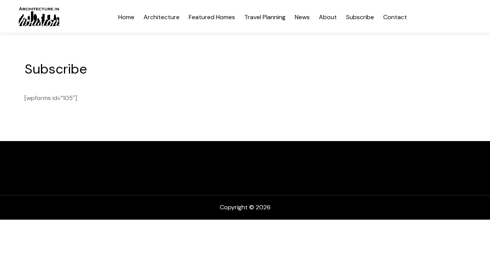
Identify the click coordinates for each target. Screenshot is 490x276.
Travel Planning (265, 17)
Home (126, 17)
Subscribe (360, 17)
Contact (395, 17)
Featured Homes (212, 17)
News (302, 17)
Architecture (162, 17)
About (328, 17)
